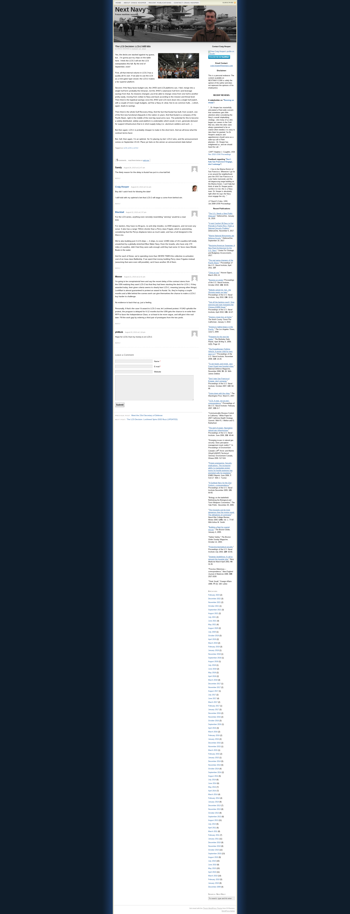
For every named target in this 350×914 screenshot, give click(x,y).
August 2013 (213, 820)
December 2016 (214, 713)
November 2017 (214, 687)
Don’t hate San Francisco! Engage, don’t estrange (220, 161)
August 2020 (213, 628)
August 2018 (213, 661)
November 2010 (214, 846)
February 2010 (214, 879)
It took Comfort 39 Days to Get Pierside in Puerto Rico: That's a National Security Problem (221, 225)
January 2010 (213, 883)
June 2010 (212, 865)
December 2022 (214, 599)
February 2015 (214, 754)
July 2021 (212, 617)
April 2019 (212, 639)
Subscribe (228, 2)
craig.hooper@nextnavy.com (221, 66)
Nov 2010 (219, 154)
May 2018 (212, 673)
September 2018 (214, 658)
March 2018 (213, 680)
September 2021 (214, 610)
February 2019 (214, 647)
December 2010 (214, 842)
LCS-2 (135, 148)
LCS (125, 148)
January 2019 (213, 650)
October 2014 (213, 769)
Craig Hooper (122, 187)
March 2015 (213, 750)
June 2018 (212, 669)
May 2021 (212, 624)
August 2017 (213, 691)
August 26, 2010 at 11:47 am (134, 168)
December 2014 (214, 761)
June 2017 (212, 698)
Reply (117, 178)
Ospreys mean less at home (220, 317)
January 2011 (213, 839)
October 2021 (213, 606)
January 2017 (213, 710)
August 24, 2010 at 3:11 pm (141, 187)
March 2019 (213, 643)
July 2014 (212, 780)
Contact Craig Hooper (186, 3)
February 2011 (213, 835)
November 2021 (214, 602)
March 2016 (213, 732)
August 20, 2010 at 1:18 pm (135, 332)
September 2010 (214, 854)
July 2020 (212, 632)
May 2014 (212, 787)
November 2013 (214, 809)
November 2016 (214, 717)
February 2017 (214, 706)
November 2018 (214, 654)
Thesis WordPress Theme (212, 908)
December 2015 (214, 743)
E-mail (157, 366)
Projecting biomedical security (221, 547)
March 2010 (213, 876)
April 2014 (212, 791)
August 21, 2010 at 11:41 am (134, 277)
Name (157, 361)
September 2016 (214, 724)
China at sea (214, 273)
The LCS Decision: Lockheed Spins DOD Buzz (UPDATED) (152, 419)
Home (118, 3)
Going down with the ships (219, 393)
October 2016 (213, 721)
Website (157, 372)
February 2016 (214, 735)
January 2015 (213, 758)
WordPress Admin (228, 911)
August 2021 (213, 613)
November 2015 (214, 746)
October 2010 (213, 850)
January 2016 (213, 739)
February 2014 (214, 798)
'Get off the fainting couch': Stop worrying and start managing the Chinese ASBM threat (221, 304)
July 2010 (212, 861)
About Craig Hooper (135, 3)
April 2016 (212, 728)
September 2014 (214, 772)
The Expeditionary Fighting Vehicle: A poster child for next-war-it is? (220, 351)
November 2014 (214, 765)
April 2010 (212, 872)
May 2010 (212, 868)
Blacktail (119, 212)
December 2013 (214, 805)
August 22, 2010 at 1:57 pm (136, 212)
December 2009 (214, 887)
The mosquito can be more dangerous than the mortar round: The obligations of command (221, 512)
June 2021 (212, 621)
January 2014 (213, 802)
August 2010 (213, 857)
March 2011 (212, 831)
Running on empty (216, 280)
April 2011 (212, 828)
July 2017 (212, 695)
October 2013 (213, 813)
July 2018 (212, 665)
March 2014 (213, 794)
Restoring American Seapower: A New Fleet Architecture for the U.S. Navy (221, 248)
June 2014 (212, 783)
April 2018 (212, 676)
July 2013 (212, 824)
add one (146, 160)
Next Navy (130, 9)
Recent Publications (160, 3)
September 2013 (214, 817)
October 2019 (213, 636)
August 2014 (213, 776)
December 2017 (214, 684)
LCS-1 (130, 148)
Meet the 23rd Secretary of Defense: (147, 415)
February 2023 (214, 595)
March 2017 (213, 702)
